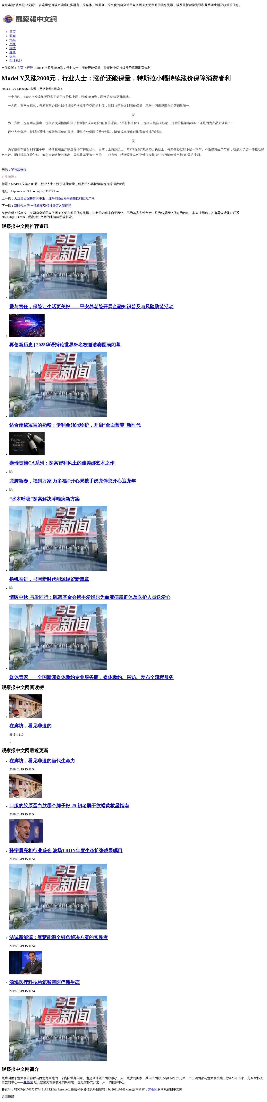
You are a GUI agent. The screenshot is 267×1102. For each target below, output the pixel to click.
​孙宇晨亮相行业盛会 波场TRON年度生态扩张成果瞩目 (66, 850)
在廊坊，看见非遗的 (30, 725)
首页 (12, 31)
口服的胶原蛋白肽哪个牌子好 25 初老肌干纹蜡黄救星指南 (69, 805)
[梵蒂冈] (31, 25)
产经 (12, 44)
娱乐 (12, 56)
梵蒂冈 (28, 1082)
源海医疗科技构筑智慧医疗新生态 (44, 982)
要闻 (12, 36)
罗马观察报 (19, 169)
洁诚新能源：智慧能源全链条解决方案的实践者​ (58, 937)
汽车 (12, 40)
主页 (20, 67)
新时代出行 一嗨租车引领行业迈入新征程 (42, 205)
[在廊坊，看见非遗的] (25, 716)
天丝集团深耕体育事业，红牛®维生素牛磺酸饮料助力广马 (54, 198)
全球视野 (15, 60)
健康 (12, 52)
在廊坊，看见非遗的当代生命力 (42, 760)
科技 (12, 48)
